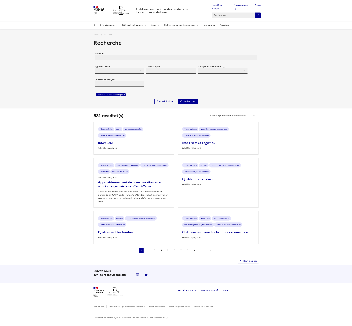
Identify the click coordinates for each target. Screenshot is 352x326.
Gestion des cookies (203, 306)
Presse (258, 5)
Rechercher (258, 15)
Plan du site (99, 306)
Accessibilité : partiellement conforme (127, 306)
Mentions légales (157, 306)
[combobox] (119, 71)
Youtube (146, 275)
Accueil (94, 25)
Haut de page (249, 260)
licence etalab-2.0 (157, 317)
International (209, 25)
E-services (224, 25)
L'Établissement (107, 25)
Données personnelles (179, 306)
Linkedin (137, 275)
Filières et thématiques (132, 25)
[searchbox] (98, 71)
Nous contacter (208, 290)
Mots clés (99, 53)
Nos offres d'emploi (187, 290)
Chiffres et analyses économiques (179, 25)
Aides (153, 25)
